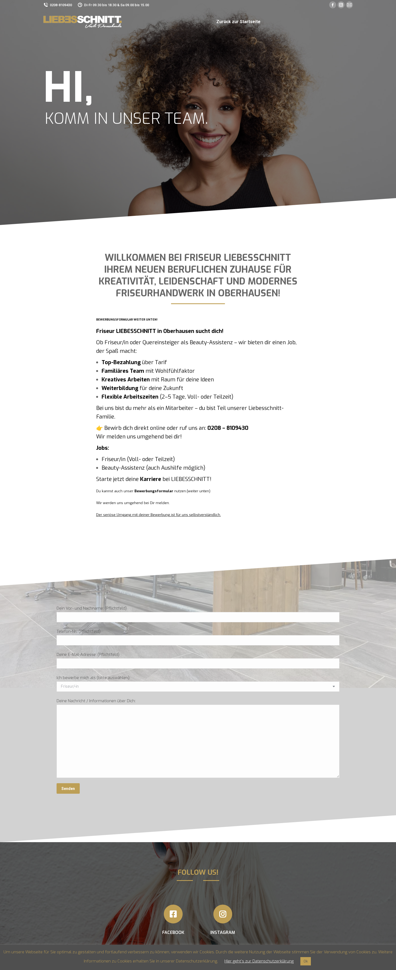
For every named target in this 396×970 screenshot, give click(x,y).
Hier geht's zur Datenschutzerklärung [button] (259, 961)
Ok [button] (306, 961)
